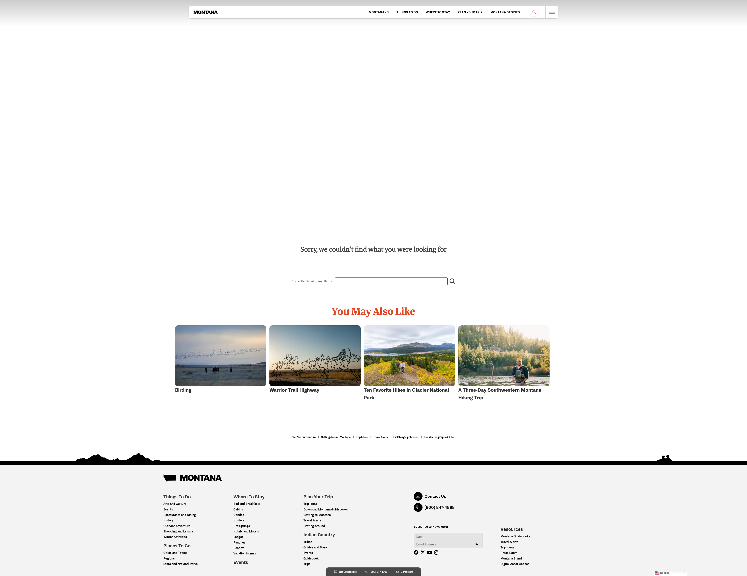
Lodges (238, 537)
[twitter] (422, 552)
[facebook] (416, 552)
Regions (169, 558)
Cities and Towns (175, 553)
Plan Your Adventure (303, 437)
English (664, 572)
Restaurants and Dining (179, 515)
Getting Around (314, 526)
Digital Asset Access (515, 564)
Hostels (238, 520)
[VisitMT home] (206, 12)
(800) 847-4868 (439, 507)
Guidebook (310, 558)
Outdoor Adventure (176, 526)
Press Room (509, 553)
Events (168, 509)
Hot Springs (241, 526)
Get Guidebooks (348, 571)
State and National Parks (180, 564)
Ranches (239, 542)
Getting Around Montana (336, 437)
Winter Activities (175, 537)
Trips (306, 564)
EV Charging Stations (406, 437)
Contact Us (435, 496)
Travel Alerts (380, 437)
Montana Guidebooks (515, 536)
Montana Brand (511, 558)
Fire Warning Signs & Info (439, 437)
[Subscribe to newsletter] (476, 544)
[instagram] (436, 552)
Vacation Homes (244, 553)
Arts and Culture (174, 504)
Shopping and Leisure (178, 531)
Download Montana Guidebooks (325, 509)
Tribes (307, 542)
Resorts (238, 548)
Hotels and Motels (246, 531)
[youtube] (429, 552)
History (168, 520)
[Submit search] (452, 281)
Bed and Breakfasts (246, 504)
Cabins (238, 509)
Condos (238, 515)
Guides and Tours (315, 547)
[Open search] (534, 12)
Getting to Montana (317, 515)
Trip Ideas (362, 437)
